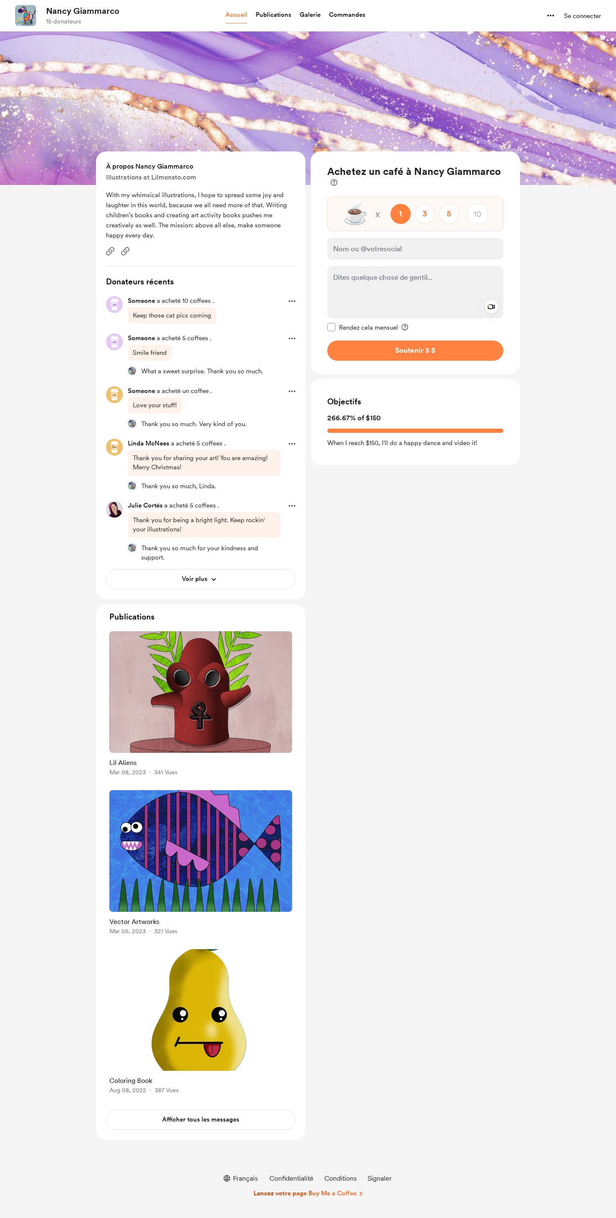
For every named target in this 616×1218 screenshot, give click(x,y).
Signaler (380, 1178)
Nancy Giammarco (82, 11)
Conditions (340, 1178)
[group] (200, 705)
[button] (236, 15)
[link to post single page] (200, 705)
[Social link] (110, 251)
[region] (415, 262)
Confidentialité (291, 1178)
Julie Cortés (145, 505)
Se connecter (582, 16)
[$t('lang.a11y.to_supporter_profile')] (132, 371)
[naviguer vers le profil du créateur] (25, 15)
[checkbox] (362, 327)
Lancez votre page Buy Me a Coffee (305, 1193)
